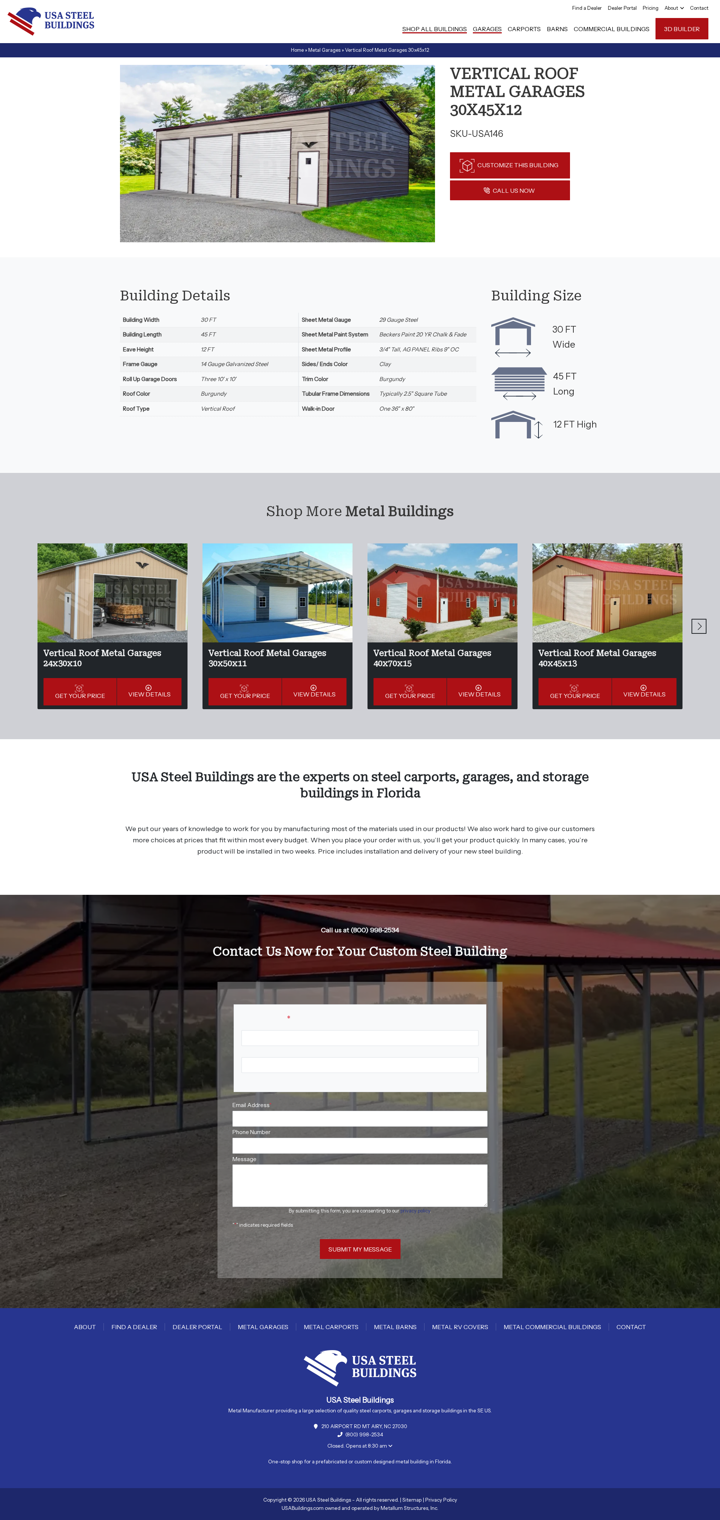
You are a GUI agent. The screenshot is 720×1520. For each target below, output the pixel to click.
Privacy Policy (441, 1500)
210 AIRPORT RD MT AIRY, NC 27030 (364, 1426)
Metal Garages (324, 50)
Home (297, 50)
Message (244, 1159)
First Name (255, 1051)
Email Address (252, 1105)
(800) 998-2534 (364, 1434)
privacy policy (415, 1211)
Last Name (255, 1078)
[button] (699, 626)
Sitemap (412, 1500)
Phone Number (251, 1132)
